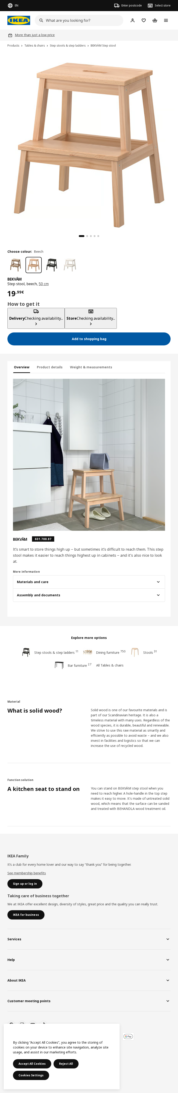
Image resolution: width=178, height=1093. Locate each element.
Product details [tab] (50, 367)
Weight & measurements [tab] (91, 367)
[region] (89, 144)
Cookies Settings (31, 1075)
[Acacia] (15, 265)
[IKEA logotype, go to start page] (18, 20)
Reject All (66, 1064)
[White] (70, 265)
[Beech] (33, 265)
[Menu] (166, 20)
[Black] (52, 265)
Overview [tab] (21, 367)
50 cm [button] (44, 283)
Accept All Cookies (32, 1064)
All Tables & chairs (110, 665)
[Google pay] (128, 1036)
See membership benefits (26, 873)
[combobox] (78, 20)
